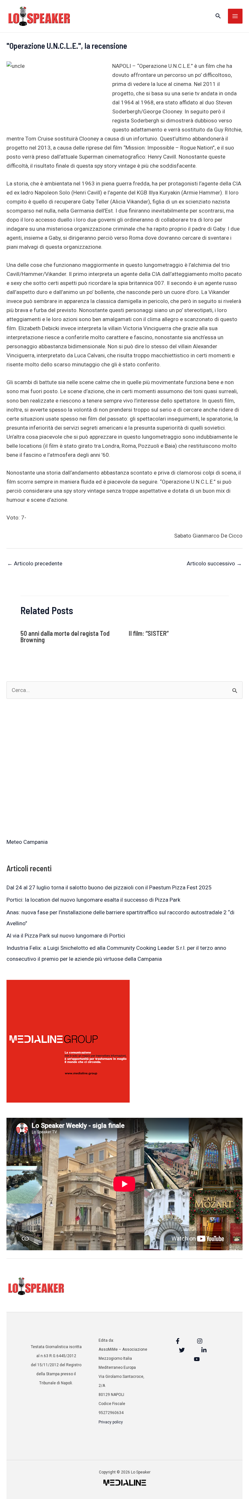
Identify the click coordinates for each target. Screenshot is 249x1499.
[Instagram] (200, 1341)
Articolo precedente (34, 563)
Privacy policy (111, 1422)
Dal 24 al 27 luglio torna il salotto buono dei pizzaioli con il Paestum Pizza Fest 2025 (109, 887)
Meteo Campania (27, 842)
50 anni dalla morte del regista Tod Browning (65, 636)
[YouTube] (197, 1359)
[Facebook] (178, 1341)
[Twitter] (182, 1350)
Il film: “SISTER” (149, 633)
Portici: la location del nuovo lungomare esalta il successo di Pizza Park (93, 899)
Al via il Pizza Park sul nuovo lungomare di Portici (65, 935)
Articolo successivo (214, 563)
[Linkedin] (204, 1350)
